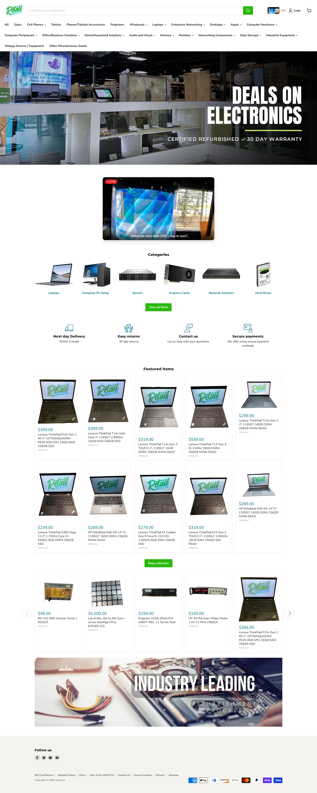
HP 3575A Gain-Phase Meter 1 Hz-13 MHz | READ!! (208, 620)
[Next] (289, 613)
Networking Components (215, 35)
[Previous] (27, 613)
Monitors (185, 35)
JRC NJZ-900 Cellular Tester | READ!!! (57, 620)
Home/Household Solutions (103, 35)
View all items (158, 307)
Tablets (56, 25)
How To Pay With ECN (102, 775)
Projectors (117, 25)
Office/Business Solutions (60, 35)
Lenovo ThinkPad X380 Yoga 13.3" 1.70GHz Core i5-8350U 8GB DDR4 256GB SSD (57, 538)
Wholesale (137, 25)
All (7, 25)
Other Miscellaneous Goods (68, 46)
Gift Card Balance (44, 775)
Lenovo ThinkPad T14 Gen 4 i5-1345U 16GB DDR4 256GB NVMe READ (207, 448)
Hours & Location (143, 775)
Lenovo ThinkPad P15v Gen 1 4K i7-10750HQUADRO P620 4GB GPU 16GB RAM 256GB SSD (57, 440)
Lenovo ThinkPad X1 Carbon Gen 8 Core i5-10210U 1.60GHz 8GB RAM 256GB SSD (157, 538)
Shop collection (158, 563)
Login (297, 10)
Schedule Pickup (66, 775)
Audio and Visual (141, 35)
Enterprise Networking (187, 25)
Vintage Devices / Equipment (24, 46)
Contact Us (124, 775)
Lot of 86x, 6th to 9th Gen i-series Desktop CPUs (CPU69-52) (106, 622)
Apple (235, 25)
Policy (82, 775)
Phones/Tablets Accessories (86, 25)
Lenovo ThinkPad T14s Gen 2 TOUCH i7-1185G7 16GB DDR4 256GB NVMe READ (158, 448)
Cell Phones (35, 25)
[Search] (248, 10)
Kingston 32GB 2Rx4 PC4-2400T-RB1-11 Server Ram (157, 620)
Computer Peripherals (20, 35)
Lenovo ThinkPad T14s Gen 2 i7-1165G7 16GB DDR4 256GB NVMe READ (258, 424)
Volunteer (173, 775)
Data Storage (249, 35)
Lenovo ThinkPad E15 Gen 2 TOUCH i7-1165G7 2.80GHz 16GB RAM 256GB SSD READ (208, 538)
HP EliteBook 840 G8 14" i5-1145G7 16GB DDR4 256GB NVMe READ (107, 536)
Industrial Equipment (280, 35)
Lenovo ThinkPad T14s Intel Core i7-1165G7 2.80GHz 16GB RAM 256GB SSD (106, 437)
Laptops (158, 25)
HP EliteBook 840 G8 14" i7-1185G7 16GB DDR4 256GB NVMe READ (258, 512)
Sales (18, 25)
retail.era (43, 450)
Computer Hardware (261, 25)
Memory (166, 35)
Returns (160, 775)
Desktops (217, 25)
